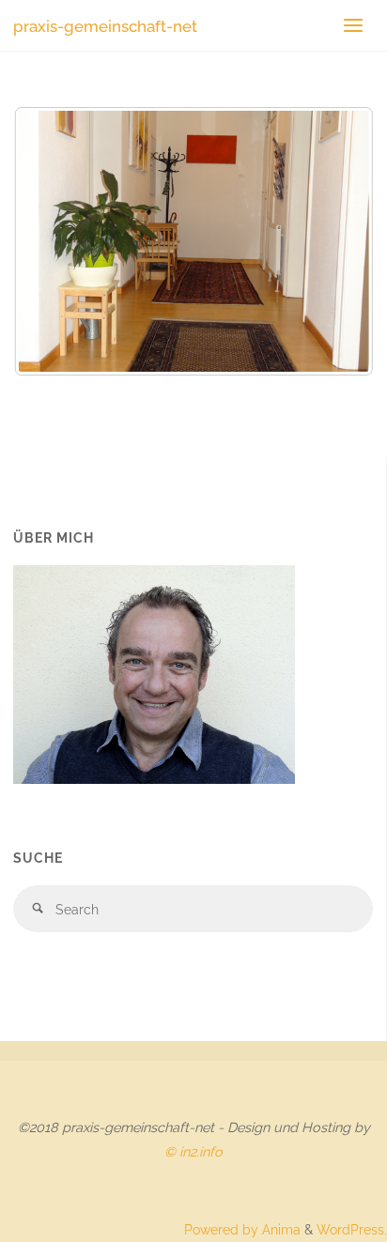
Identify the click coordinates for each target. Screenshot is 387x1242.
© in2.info (193, 1151)
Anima (279, 1229)
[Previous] (52, 241)
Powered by (221, 1229)
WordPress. (352, 1229)
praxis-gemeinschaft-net (105, 25)
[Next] (334, 241)
